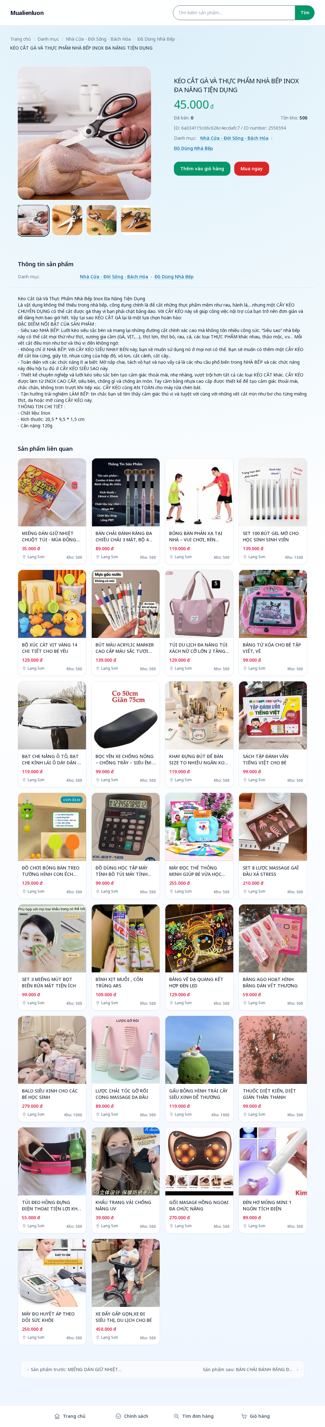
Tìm (305, 13)
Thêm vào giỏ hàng (202, 169)
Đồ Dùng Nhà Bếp (156, 39)
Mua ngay (252, 169)
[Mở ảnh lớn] (84, 133)
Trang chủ (20, 39)
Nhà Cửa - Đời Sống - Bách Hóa (98, 39)
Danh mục (48, 39)
